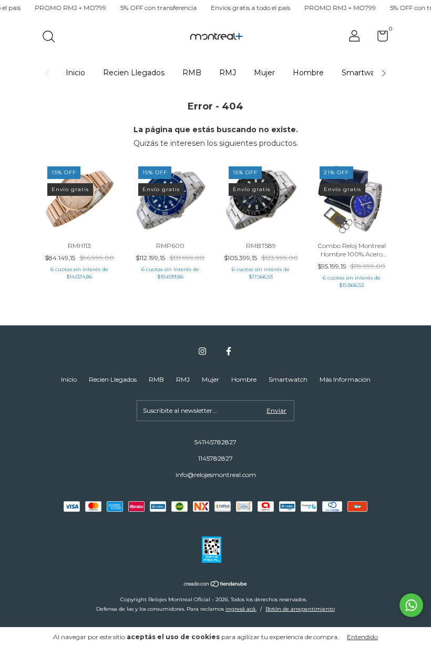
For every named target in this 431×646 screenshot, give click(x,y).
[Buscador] (52, 37)
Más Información (345, 379)
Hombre (308, 72)
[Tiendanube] (216, 585)
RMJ (227, 72)
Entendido (362, 637)
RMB (191, 72)
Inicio (75, 72)
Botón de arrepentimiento (300, 608)
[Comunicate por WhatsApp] (411, 605)
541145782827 (215, 442)
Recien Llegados (134, 72)
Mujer (264, 72)
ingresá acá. (240, 608)
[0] (378, 38)
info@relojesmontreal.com (216, 475)
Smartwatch (364, 72)
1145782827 (215, 458)
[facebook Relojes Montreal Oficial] (228, 351)
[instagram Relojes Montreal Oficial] (202, 351)
